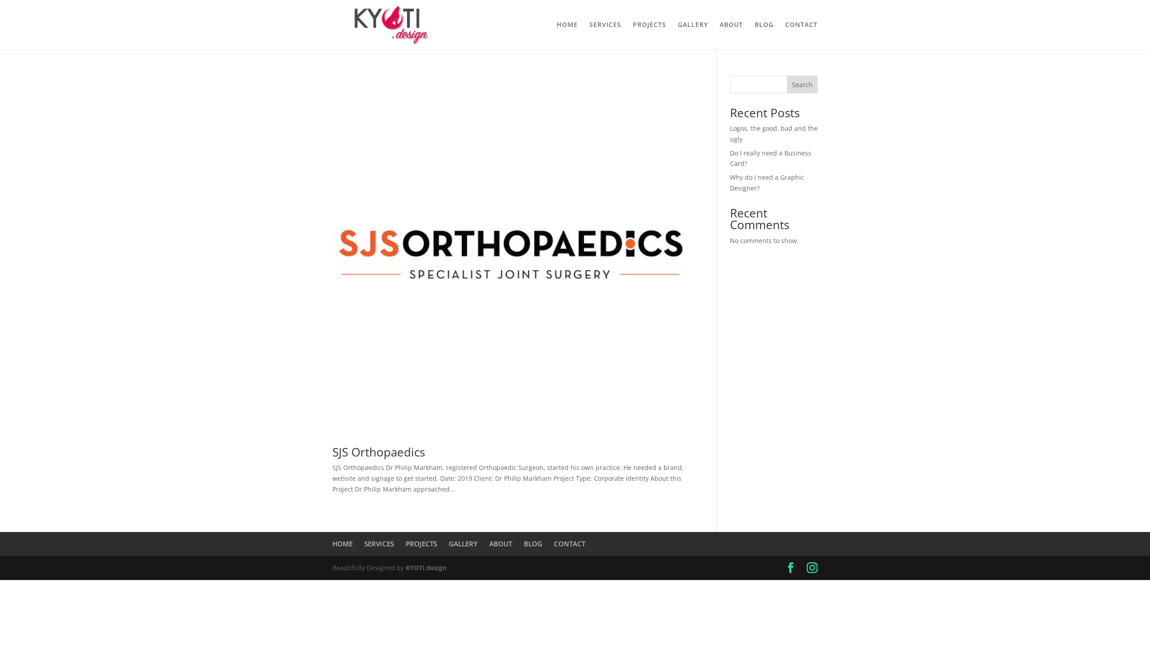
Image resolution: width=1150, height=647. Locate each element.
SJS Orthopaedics (378, 452)
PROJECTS (649, 25)
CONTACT (801, 25)
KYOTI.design (426, 567)
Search (802, 84)
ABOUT (731, 25)
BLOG (764, 25)
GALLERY (693, 25)
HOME (567, 25)
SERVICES (605, 25)
